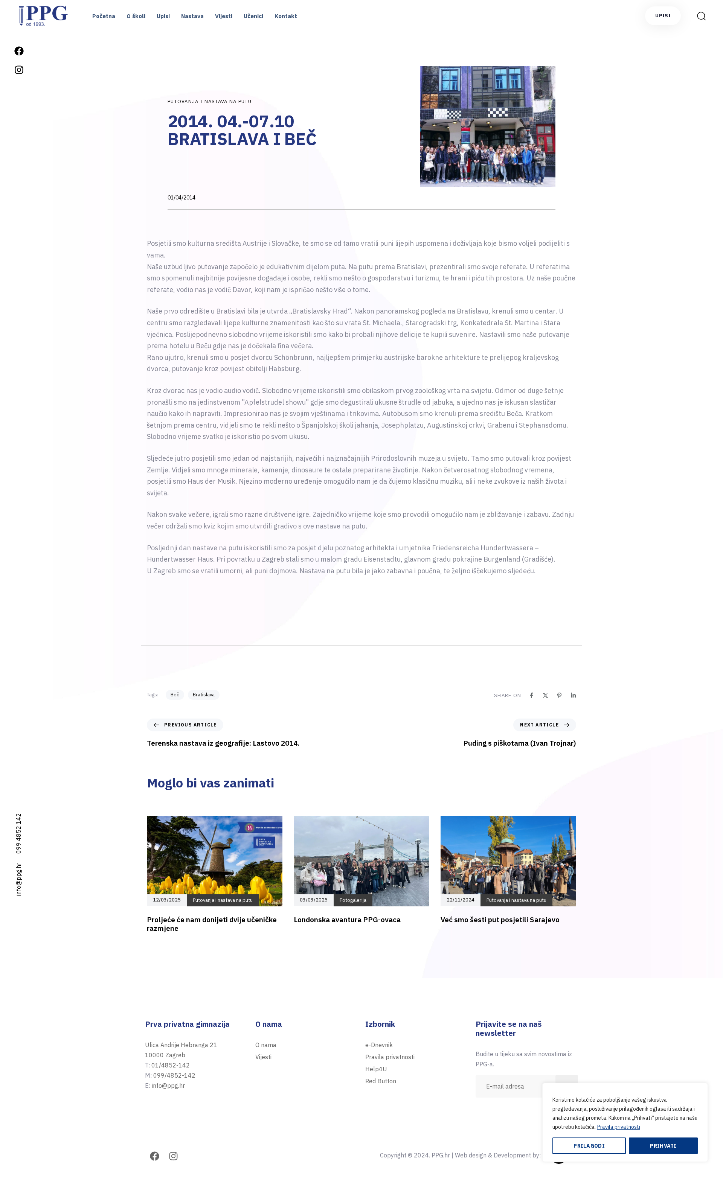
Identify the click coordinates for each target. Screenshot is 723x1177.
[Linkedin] (573, 695)
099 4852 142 (18, 833)
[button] (699, 15)
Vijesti (223, 16)
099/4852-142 (174, 1075)
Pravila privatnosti (618, 1127)
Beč (175, 694)
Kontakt (286, 16)
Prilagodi (589, 1145)
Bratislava (204, 694)
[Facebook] (18, 50)
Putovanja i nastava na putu (210, 101)
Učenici (253, 16)
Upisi (163, 16)
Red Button (380, 1081)
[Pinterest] (559, 695)
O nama (265, 1045)
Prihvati (663, 1145)
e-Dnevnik (379, 1045)
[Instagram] (18, 69)
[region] (625, 1122)
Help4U (376, 1069)
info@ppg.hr (18, 879)
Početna (103, 16)
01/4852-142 (170, 1065)
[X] (545, 695)
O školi (136, 16)
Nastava (192, 16)
